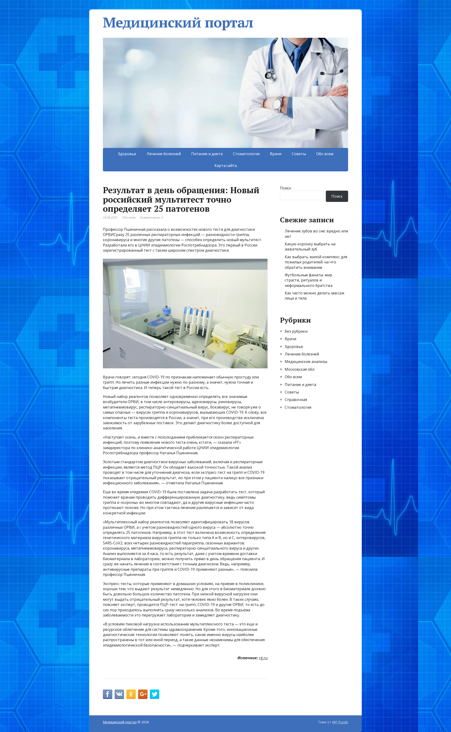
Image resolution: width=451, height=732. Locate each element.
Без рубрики (296, 331)
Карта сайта (225, 165)
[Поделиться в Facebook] (107, 694)
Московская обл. (300, 369)
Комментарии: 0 (151, 218)
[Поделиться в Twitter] (154, 694)
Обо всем (324, 153)
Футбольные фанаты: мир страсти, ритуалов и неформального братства (308, 280)
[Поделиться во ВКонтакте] (119, 694)
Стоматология (246, 153)
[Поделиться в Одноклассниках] (131, 694)
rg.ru (263, 657)
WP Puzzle (340, 722)
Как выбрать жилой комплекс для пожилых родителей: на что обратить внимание (316, 262)
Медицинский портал (178, 22)
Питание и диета (207, 153)
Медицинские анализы (306, 361)
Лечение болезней (164, 153)
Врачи (275, 153)
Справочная (296, 399)
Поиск (285, 188)
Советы (299, 153)
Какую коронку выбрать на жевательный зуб (310, 246)
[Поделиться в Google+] (143, 694)
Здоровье (127, 153)
